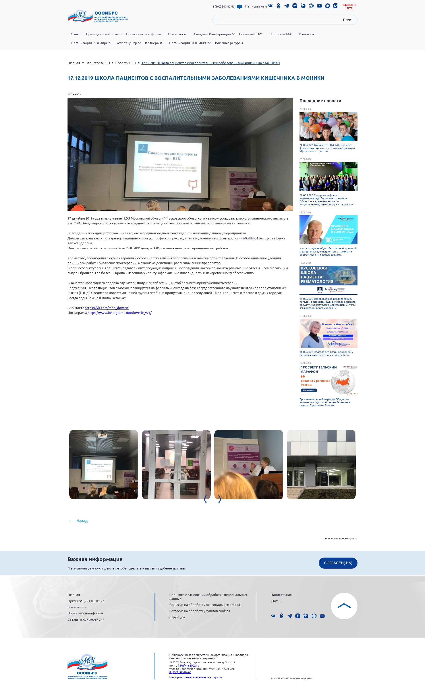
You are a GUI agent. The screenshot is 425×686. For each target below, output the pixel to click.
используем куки (89, 568)
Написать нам (256, 6)
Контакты (306, 34)
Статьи (276, 601)
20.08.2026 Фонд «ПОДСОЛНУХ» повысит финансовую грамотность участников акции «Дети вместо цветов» (327, 148)
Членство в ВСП (98, 63)
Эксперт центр (125, 43)
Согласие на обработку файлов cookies (199, 611)
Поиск (347, 20)
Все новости (177, 34)
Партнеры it (153, 43)
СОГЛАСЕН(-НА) (338, 563)
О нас (75, 34)
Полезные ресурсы (228, 43)
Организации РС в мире (89, 43)
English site (349, 6)
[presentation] (208, 499)
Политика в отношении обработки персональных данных (208, 596)
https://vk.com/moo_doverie (107, 308)
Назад (82, 520)
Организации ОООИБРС (188, 43)
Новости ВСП (125, 63)
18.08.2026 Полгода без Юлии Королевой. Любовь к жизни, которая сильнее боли (326, 353)
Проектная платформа (144, 34)
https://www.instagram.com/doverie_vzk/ (119, 312)
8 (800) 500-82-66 (223, 6)
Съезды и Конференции (212, 34)
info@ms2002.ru (188, 665)
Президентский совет (103, 34)
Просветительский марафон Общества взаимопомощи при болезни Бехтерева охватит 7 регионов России (324, 402)
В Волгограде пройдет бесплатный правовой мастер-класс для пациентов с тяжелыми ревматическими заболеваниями (328, 251)
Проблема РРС (280, 34)
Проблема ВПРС (250, 34)
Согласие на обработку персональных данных (205, 604)
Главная (74, 63)
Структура (177, 617)
